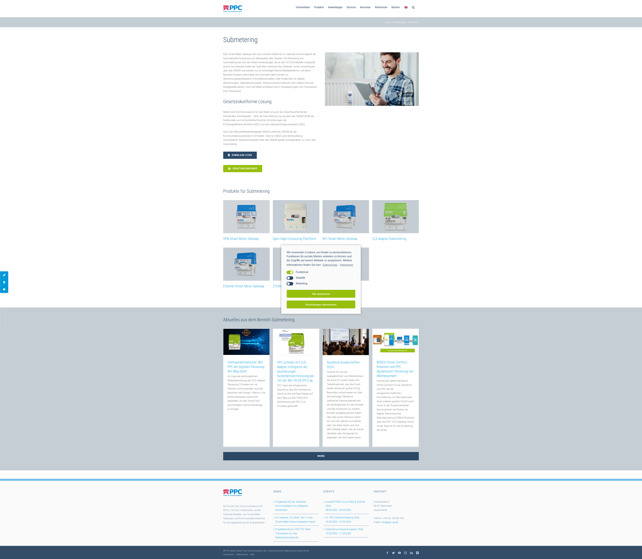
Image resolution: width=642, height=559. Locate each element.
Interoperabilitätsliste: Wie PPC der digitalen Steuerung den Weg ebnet (246, 366)
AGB (252, 554)
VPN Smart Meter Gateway (241, 239)
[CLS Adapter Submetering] (395, 216)
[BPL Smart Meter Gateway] (346, 216)
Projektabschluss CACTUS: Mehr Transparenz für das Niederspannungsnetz (293, 533)
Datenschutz (330, 264)
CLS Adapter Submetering (389, 239)
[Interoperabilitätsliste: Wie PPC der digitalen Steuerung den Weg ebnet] (246, 342)
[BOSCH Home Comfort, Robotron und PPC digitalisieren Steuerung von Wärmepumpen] (395, 342)
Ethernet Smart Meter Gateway (243, 286)
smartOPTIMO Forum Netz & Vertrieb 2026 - (345, 506)
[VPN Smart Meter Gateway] (246, 216)
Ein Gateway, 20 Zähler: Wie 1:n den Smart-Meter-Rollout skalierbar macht (295, 519)
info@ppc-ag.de (389, 522)
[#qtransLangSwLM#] (406, 7)
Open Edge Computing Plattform (294, 239)
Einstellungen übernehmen (321, 304)
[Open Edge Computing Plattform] (296, 216)
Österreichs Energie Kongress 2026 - (344, 531)
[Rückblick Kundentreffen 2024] (346, 342)
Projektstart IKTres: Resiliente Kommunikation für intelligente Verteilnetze (291, 506)
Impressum (346, 264)
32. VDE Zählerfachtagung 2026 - (342, 519)
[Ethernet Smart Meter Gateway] (246, 264)
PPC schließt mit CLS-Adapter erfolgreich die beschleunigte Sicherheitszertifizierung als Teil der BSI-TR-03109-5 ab (295, 371)
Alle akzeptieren (321, 294)
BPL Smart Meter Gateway (340, 239)
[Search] (413, 7)
